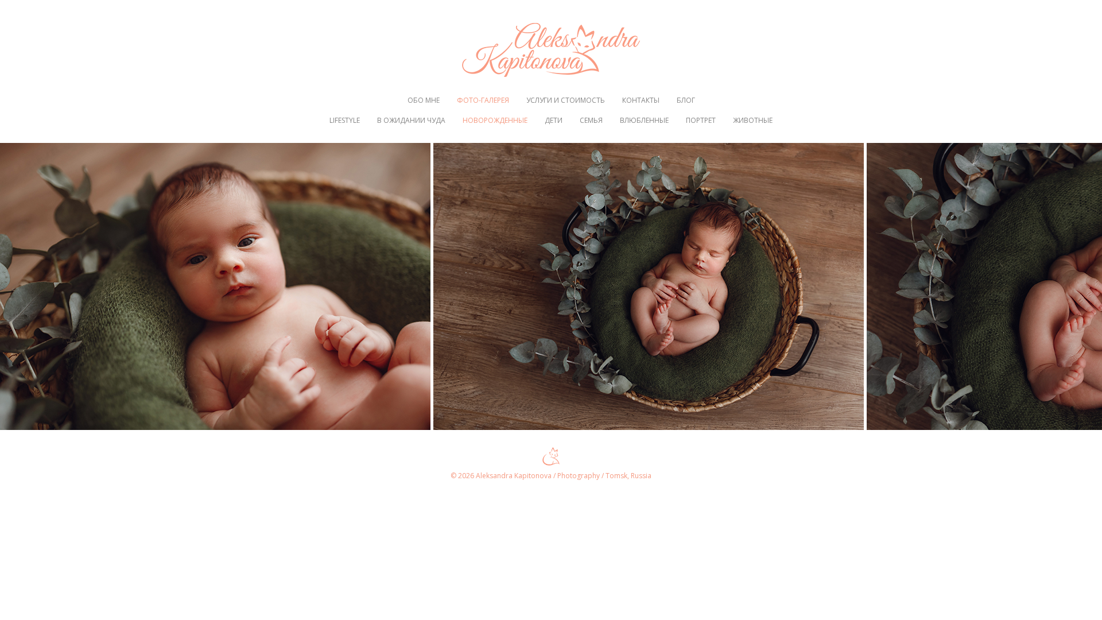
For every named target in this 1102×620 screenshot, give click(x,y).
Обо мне (424, 100)
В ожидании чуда (411, 120)
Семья (591, 120)
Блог (686, 100)
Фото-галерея (483, 100)
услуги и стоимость (565, 100)
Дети (553, 120)
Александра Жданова (551, 50)
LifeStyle (344, 120)
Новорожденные (495, 120)
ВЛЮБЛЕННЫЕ (644, 120)
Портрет (701, 120)
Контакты (640, 100)
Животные (753, 120)
